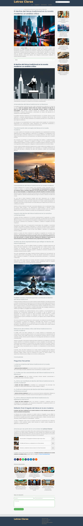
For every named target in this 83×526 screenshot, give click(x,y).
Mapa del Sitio (44, 523)
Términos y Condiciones (46, 519)
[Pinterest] (20, 459)
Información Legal (45, 518)
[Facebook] (15, 459)
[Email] (33, 459)
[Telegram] (31, 459)
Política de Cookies (45, 521)
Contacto (50, 4)
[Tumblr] (25, 459)
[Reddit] (36, 459)
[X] (18, 459)
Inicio (32, 4)
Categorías (36, 4)
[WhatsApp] (23, 459)
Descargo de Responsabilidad (47, 522)
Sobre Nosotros (44, 4)
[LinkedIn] (28, 459)
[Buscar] (69, 2)
